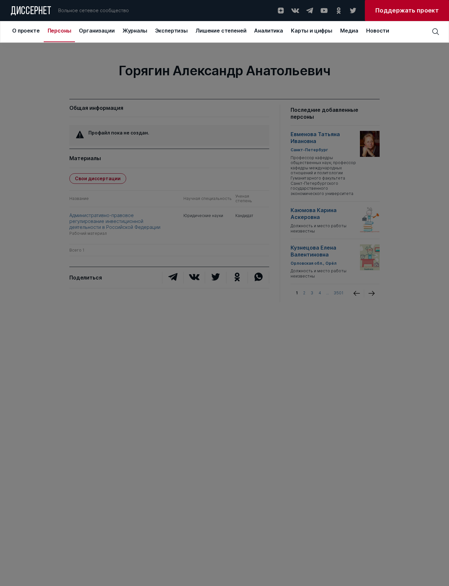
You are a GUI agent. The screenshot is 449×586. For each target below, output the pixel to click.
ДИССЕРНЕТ (31, 11)
